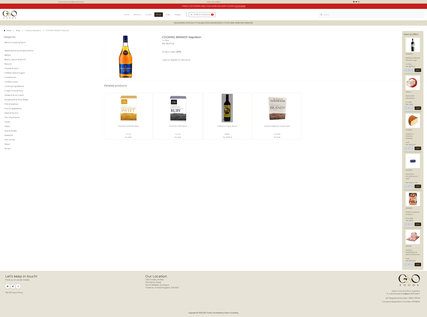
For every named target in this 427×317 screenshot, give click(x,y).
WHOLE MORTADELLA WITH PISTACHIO (412, 252)
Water (7, 144)
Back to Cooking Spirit (15, 42)
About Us (137, 15)
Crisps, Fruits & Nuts (13, 91)
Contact (149, 15)
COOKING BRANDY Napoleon (57, 31)
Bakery (7, 55)
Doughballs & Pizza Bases (16, 100)
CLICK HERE (240, 6)
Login (168, 15)
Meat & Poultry (11, 113)
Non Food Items (11, 117)
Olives (7, 122)
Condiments (10, 77)
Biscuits (8, 64)
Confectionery (11, 82)
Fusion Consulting (231, 313)
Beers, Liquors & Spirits (15, 59)
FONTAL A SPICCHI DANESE (410, 136)
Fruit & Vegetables (12, 108)
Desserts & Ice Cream (14, 95)
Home (126, 15)
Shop (158, 14)
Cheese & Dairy (11, 68)
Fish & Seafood (11, 104)
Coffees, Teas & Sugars (14, 73)
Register (178, 15)
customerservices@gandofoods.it (71, 2)
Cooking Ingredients (33, 31)
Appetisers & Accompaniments (18, 51)
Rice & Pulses (10, 131)
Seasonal (8, 135)
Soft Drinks (9, 140)
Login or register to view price (176, 60)
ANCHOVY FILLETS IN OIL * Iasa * (412, 176)
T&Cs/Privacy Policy (14, 292)
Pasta (7, 126)
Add (418, 70)
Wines (7, 149)
